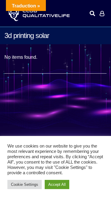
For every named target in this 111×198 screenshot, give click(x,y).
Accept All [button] (57, 184)
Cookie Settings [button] (24, 184)
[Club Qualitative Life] (38, 13)
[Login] (102, 13)
